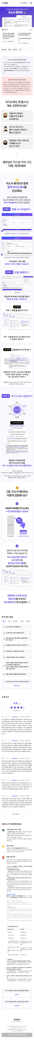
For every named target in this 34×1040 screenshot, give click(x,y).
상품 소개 (4, 49)
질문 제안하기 (17, 685)
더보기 (30, 30)
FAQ (9, 49)
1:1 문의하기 (17, 1005)
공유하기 (17, 994)
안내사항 (15, 49)
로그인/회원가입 (23, 3)
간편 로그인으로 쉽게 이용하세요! (17, 1035)
